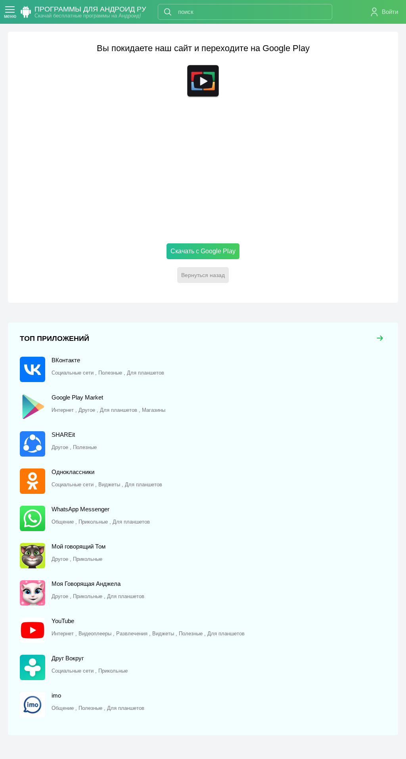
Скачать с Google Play (203, 251)
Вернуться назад (203, 275)
